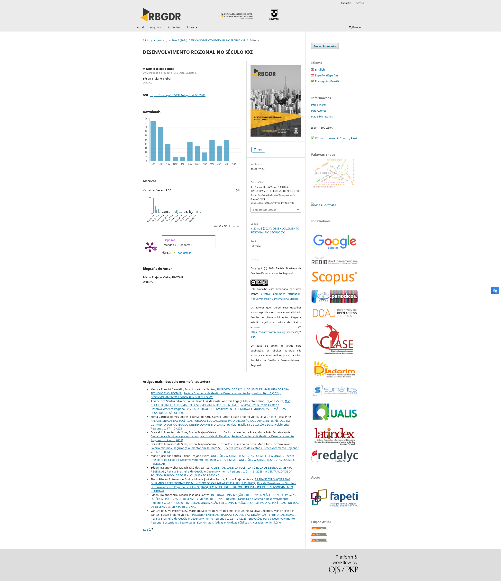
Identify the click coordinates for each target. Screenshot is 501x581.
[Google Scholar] (334, 249)
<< (144, 529)
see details (184, 253)
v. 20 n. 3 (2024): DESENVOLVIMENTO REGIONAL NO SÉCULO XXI (207, 40)
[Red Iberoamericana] (334, 265)
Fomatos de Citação (264, 210)
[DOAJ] (334, 319)
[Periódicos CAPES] (334, 302)
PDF (259, 149)
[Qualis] (334, 421)
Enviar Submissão (325, 46)
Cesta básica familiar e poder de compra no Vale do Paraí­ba (190, 436)
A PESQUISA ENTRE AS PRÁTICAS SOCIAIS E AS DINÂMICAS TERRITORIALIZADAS (242, 514)
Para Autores (318, 110)
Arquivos (156, 27)
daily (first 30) (220, 226)
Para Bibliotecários (322, 116)
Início (146, 40)
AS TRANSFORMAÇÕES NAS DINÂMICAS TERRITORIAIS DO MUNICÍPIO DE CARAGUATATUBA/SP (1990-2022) (220, 481)
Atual (140, 27)
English (319, 69)
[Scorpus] (334, 284)
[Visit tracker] (323, 205)
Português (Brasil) (326, 81)
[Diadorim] (334, 378)
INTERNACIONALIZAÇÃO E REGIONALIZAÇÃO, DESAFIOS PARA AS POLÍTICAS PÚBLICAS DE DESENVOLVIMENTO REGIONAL (223, 497)
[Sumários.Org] (334, 396)
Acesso (360, 3)
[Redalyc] (334, 461)
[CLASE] (334, 353)
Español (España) (326, 75)
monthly (235, 226)
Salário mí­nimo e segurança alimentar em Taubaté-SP (186, 448)
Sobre (190, 27)
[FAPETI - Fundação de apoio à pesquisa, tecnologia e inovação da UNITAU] (334, 505)
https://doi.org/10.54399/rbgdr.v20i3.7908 (177, 95)
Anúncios (174, 27)
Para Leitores (318, 105)
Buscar (356, 27)
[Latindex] (334, 445)
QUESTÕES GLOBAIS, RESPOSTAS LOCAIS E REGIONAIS (247, 456)
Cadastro (346, 3)
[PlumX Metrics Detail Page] (150, 247)
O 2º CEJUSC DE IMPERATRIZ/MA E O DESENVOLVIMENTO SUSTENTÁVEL (220, 403)
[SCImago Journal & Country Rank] (334, 138)
